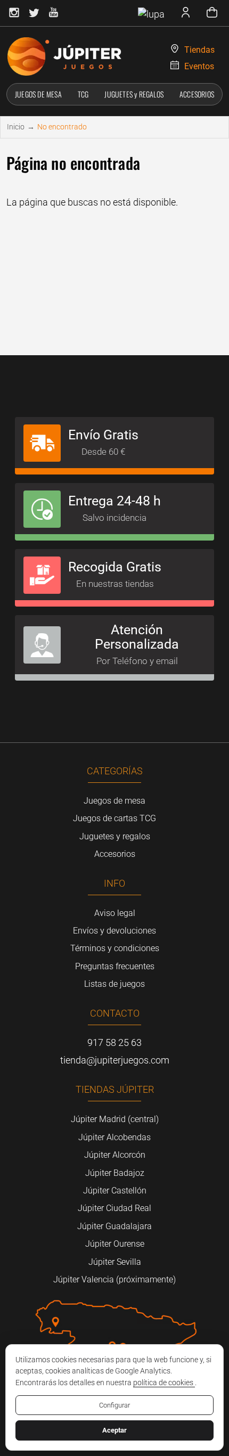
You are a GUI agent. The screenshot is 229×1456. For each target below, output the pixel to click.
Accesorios (114, 854)
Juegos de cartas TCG (114, 818)
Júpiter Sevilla (114, 1262)
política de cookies (164, 1382)
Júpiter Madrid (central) (115, 1119)
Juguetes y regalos (114, 836)
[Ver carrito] (212, 14)
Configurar (114, 1405)
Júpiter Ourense (114, 1244)
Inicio (15, 126)
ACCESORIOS (196, 94)
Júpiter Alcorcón (114, 1155)
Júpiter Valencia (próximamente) (114, 1279)
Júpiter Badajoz (114, 1173)
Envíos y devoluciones (114, 931)
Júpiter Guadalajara (114, 1226)
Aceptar (114, 1430)
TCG (83, 94)
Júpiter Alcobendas (114, 1137)
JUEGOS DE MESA (38, 94)
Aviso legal (114, 913)
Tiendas (199, 50)
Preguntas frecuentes (114, 966)
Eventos (199, 66)
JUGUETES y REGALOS (133, 94)
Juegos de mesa (114, 801)
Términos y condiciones (114, 948)
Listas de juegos (114, 984)
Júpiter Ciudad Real (114, 1208)
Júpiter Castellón (114, 1190)
